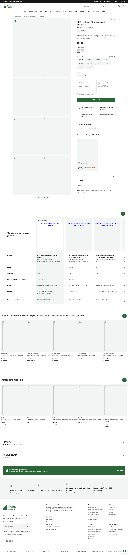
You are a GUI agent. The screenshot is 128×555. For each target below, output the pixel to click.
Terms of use (29, 551)
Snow (70, 11)
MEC (78, 19)
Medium (98, 59)
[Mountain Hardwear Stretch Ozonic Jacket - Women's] (107, 234)
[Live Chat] (124, 551)
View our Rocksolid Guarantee (102, 492)
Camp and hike (33, 11)
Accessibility (46, 551)
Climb (46, 11)
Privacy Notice (6, 534)
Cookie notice (64, 551)
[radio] (78, 51)
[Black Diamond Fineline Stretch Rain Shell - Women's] (79, 234)
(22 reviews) (90, 27)
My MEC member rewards (95, 509)
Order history (92, 507)
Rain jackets (40, 16)
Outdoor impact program (115, 529)
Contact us (91, 536)
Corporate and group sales (53, 526)
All (21, 16)
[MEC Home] (7, 6)
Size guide (112, 56)
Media (47, 522)
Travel (64, 11)
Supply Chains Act (81, 551)
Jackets (32, 16)
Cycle (52, 11)
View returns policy (44, 492)
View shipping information (18, 492)
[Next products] (124, 316)
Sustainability (112, 531)
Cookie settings (92, 519)
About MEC (49, 517)
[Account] (123, 6)
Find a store (111, 507)
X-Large (81, 63)
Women (82, 11)
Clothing (26, 16)
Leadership (49, 519)
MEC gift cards (112, 534)
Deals (24, 11)
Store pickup (112, 514)
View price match (71, 492)
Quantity (79, 72)
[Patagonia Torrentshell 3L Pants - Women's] (39, 405)
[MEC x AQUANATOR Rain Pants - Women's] (14, 406)
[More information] (15, 21)
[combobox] (98, 6)
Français (123, 1)
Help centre (91, 526)
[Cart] (119, 6)
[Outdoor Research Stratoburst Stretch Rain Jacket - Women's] (39, 342)
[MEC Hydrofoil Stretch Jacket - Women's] (50, 234)
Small (89, 59)
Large (107, 59)
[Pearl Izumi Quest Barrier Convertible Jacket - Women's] (90, 405)
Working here (49, 524)
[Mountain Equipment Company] (17, 507)
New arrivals (95, 11)
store (104, 85)
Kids (88, 11)
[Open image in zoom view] (42, 47)
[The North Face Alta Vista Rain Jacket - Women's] (90, 341)
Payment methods (93, 514)
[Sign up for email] (28, 526)
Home (17, 16)
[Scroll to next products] (123, 214)
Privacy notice (11, 551)
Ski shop (111, 512)
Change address (93, 512)
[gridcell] (50, 257)
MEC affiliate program (52, 529)
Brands (103, 11)
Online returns (92, 517)
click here (84, 192)
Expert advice (107, 1)
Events (110, 526)
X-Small (81, 59)
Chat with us (91, 539)
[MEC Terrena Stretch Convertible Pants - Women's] (65, 406)
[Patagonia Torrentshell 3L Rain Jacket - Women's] (14, 342)
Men (76, 11)
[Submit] (104, 6)
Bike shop (111, 509)
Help (116, 1)
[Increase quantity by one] (85, 75)
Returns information (94, 531)
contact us (14, 534)
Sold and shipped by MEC (86, 94)
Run (41, 11)
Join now (120, 470)
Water (58, 11)
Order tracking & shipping (95, 529)
